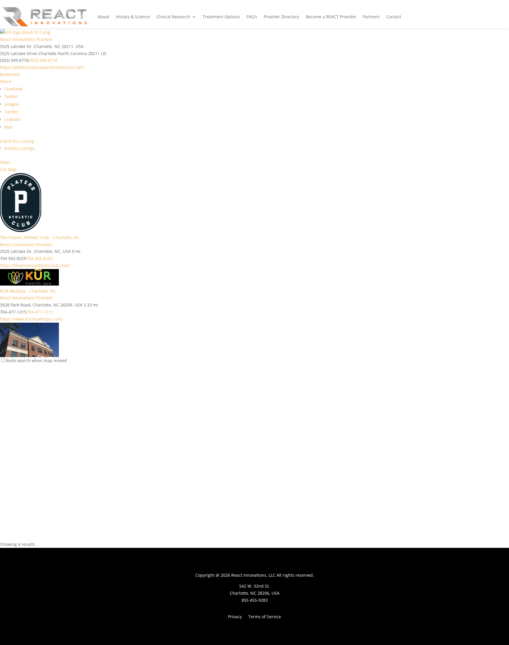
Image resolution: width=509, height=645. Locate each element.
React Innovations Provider (26, 39)
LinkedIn (12, 119)
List (3, 169)
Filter (5, 162)
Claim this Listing (17, 141)
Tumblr (11, 112)
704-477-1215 (40, 312)
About (103, 16)
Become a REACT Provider (331, 16)
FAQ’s (252, 16)
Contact (393, 16)
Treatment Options (221, 16)
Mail (8, 127)
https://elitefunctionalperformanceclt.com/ (42, 67)
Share (5, 81)
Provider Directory (281, 16)
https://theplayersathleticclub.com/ (35, 265)
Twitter (11, 96)
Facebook (13, 89)
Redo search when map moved (36, 360)
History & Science (133, 16)
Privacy (235, 617)
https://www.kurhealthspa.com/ (31, 319)
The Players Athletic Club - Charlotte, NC (40, 237)
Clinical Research (173, 16)
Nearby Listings (19, 148)
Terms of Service (264, 617)
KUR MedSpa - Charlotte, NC (28, 291)
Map (12, 169)
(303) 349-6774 (43, 60)
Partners (371, 16)
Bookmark (9, 74)
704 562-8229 (39, 258)
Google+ (12, 104)
